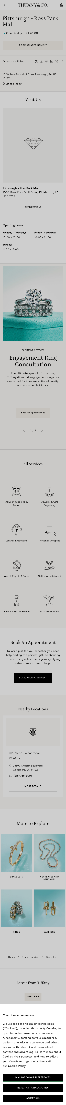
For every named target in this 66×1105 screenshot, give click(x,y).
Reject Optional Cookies (32, 1088)
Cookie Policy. (17, 1066)
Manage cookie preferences (33, 1078)
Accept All (33, 1098)
